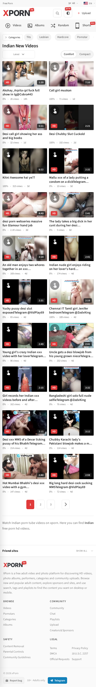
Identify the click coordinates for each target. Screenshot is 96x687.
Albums (7, 625)
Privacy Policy (80, 648)
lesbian (44, 37)
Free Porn (8, 3)
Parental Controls (13, 652)
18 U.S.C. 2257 (80, 654)
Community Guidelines (17, 657)
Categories (14, 37)
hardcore (63, 37)
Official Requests (59, 659)
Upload (54, 625)
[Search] (57, 13)
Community (57, 608)
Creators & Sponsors (62, 630)
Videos (7, 608)
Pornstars (9, 614)
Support (77, 659)
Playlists (55, 619)
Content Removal (13, 646)
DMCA (53, 654)
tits (29, 37)
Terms (53, 648)
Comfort (69, 54)
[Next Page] (66, 504)
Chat (52, 614)
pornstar (82, 37)
